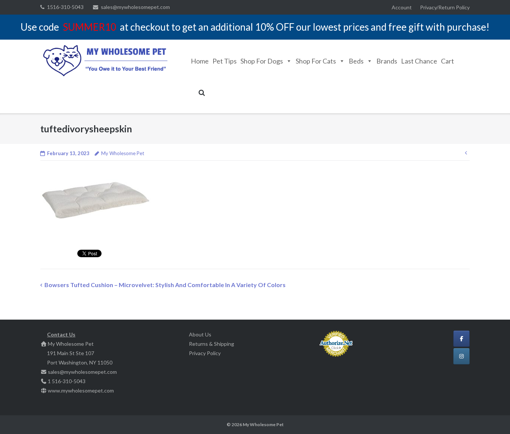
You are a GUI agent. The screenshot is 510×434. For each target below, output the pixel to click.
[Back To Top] (491, 416)
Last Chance (419, 61)
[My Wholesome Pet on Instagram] (461, 356)
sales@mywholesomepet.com (135, 7)
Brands (386, 61)
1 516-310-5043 (66, 381)
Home (200, 61)
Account (402, 7)
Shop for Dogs (261, 61)
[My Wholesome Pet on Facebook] (461, 338)
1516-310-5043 (65, 7)
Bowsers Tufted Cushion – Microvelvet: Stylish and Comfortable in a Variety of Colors (165, 284)
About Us (200, 334)
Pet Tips (224, 61)
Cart (447, 61)
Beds (356, 61)
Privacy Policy (205, 353)
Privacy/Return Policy (445, 7)
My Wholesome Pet (122, 153)
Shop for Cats (316, 61)
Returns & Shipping (211, 344)
